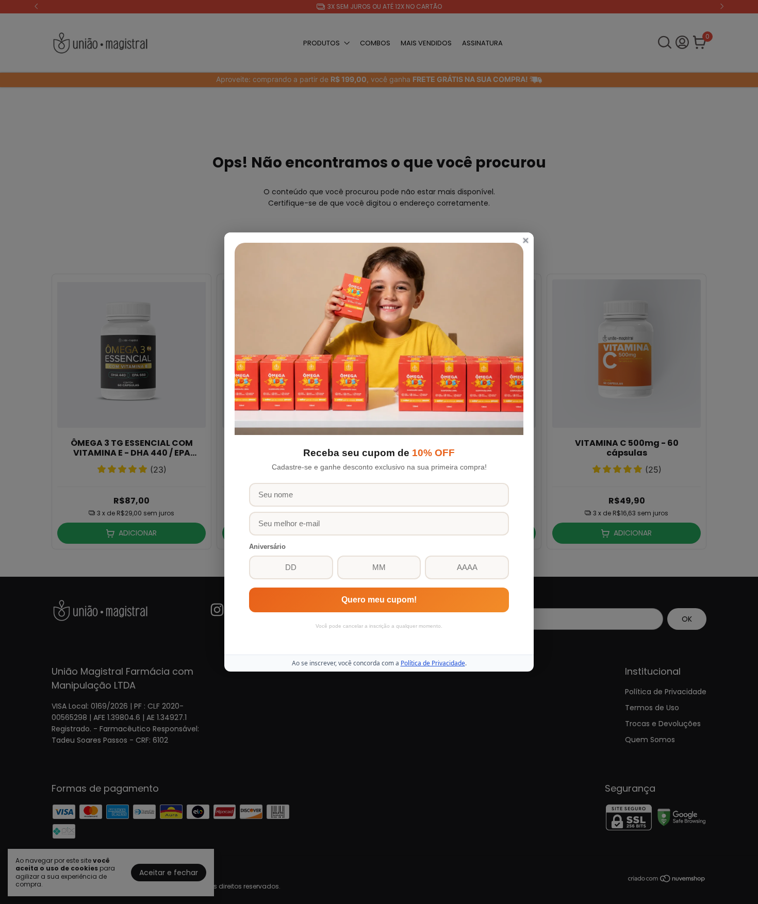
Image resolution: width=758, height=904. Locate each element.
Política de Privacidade (433, 663)
